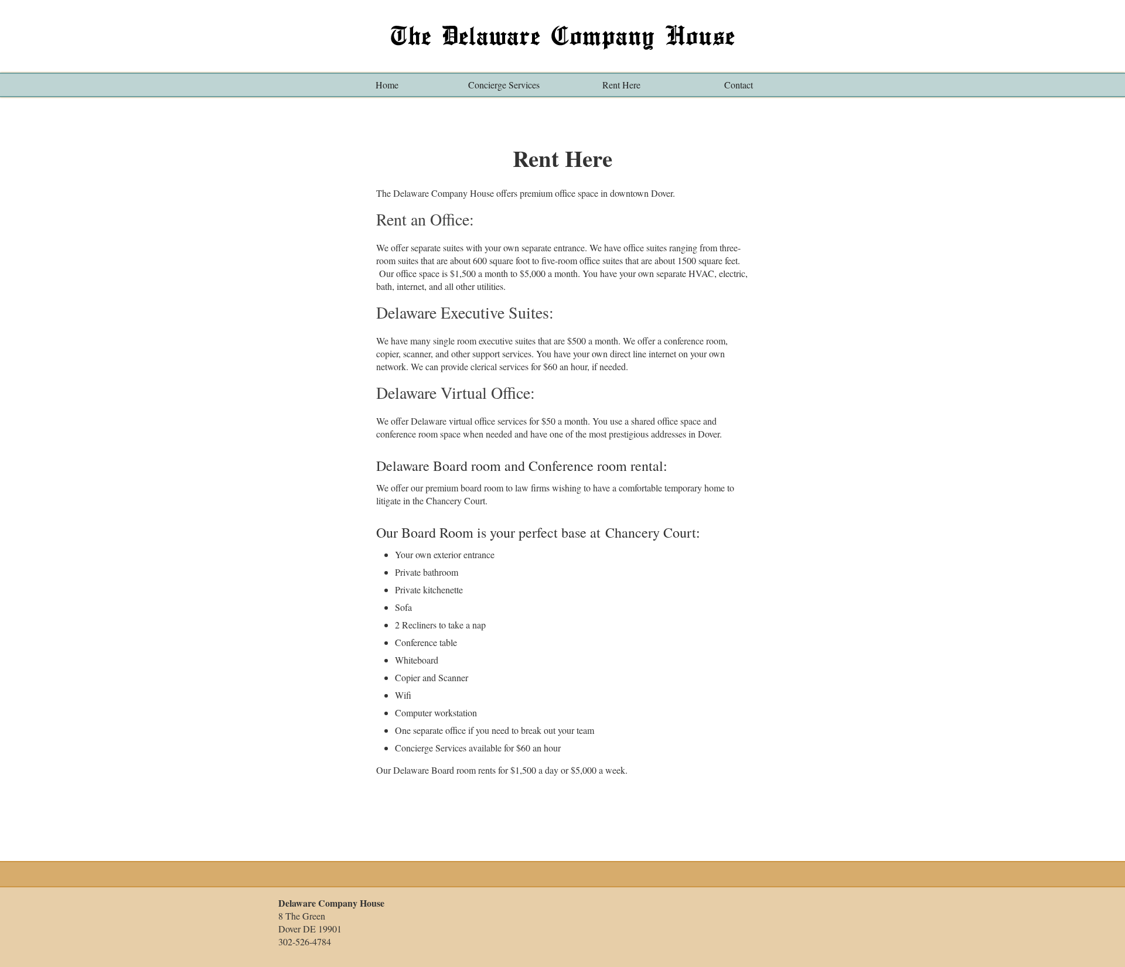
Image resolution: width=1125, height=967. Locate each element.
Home (387, 84)
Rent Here (621, 84)
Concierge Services (504, 84)
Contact (738, 84)
